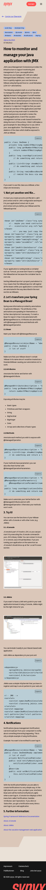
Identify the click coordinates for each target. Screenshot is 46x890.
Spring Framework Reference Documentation (21, 816)
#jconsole (19, 32)
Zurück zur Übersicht (13, 16)
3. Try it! (8, 512)
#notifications (28, 35)
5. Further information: (16, 811)
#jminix (27, 32)
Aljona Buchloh (9, 40)
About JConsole (10, 821)
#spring (38, 35)
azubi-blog (8, 28)
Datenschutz (24, 866)
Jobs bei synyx (35, 871)
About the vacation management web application (23, 830)
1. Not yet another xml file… (19, 192)
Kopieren (38, 138)
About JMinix (9, 825)
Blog (22, 871)
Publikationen (9, 871)
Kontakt (31, 4)
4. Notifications (12, 723)
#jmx (34, 32)
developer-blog (19, 28)
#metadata (17, 35)
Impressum (8, 866)
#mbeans (8, 35)
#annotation (9, 32)
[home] (8, 4)
